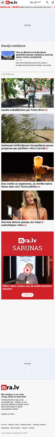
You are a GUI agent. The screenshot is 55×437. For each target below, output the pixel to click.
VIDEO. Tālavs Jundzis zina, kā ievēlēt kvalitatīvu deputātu (27, 287)
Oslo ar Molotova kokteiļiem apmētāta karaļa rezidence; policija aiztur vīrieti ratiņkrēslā (34, 54)
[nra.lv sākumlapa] (11, 2)
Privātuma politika (25, 425)
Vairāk (28, 295)
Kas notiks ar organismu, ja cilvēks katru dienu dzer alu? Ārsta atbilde (26, 185)
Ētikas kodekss (15, 428)
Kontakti (31, 428)
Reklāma (11, 425)
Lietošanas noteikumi (39, 425)
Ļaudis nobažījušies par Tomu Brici (22, 109)
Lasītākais (7, 74)
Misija (17, 425)
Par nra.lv (4, 425)
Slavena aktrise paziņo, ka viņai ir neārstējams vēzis (22, 223)
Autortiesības (5, 428)
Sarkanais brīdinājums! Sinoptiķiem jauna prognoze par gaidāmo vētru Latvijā (27, 147)
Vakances (25, 428)
